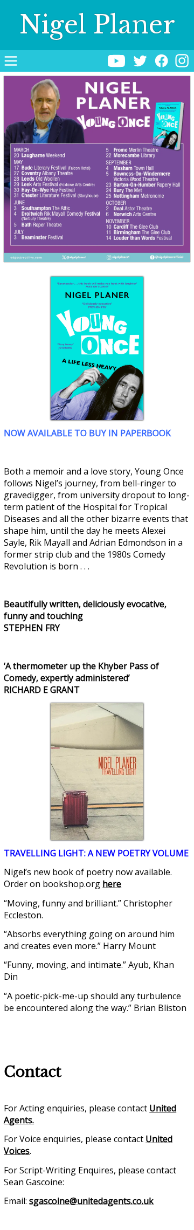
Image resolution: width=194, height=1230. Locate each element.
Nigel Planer (97, 25)
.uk (148, 1201)
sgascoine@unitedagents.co (85, 1201)
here (111, 884)
